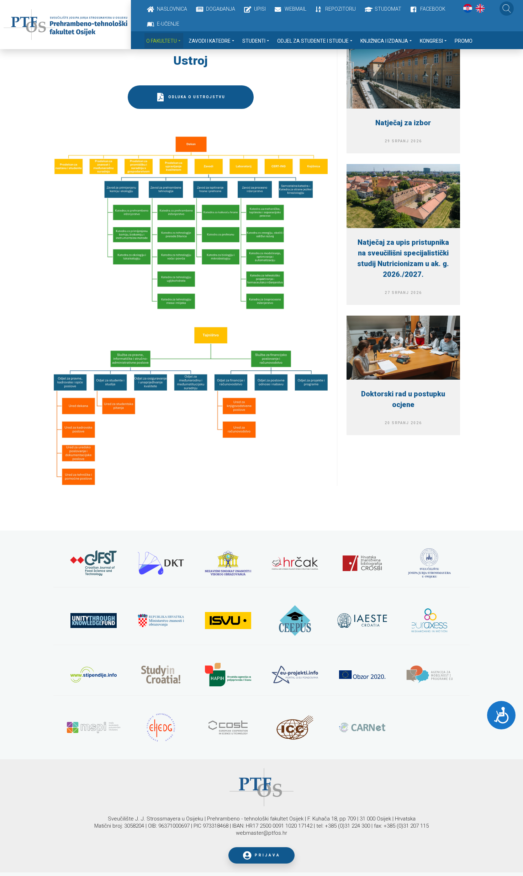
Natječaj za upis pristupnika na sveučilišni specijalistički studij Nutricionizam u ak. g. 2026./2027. (403, 258)
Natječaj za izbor (403, 122)
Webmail (295, 9)
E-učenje (168, 24)
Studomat (388, 9)
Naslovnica (172, 9)
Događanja (220, 9)
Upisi (260, 9)
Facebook (432, 9)
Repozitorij (340, 9)
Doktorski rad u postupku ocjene (403, 399)
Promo (463, 41)
